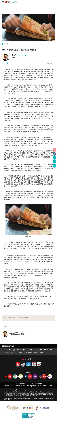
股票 (14, 350)
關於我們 (7, 385)
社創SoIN (36, 352)
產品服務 (12, 385)
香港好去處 (29, 352)
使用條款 (34, 385)
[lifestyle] (14, 2)
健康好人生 (22, 352)
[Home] (7, 2)
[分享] (7, 63)
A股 (35, 350)
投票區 (41, 352)
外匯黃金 (39, 350)
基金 (51, 350)
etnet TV (5, 350)
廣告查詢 (18, 385)
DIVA (16, 352)
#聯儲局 (10, 317)
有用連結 (45, 385)
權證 (24, 350)
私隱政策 (29, 385)
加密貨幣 (46, 350)
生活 (12, 352)
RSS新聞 (50, 385)
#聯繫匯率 (19, 317)
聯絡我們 (23, 385)
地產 (8, 352)
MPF (4, 352)
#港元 (14, 317)
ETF (28, 350)
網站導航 (40, 385)
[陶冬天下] (5, 57)
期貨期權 (19, 350)
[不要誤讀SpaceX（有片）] (5, 334)
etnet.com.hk (8, 345)
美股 (31, 350)
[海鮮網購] (54, 154)
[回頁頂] (54, 166)
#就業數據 (25, 317)
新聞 (10, 350)
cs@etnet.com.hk (38, 383)
